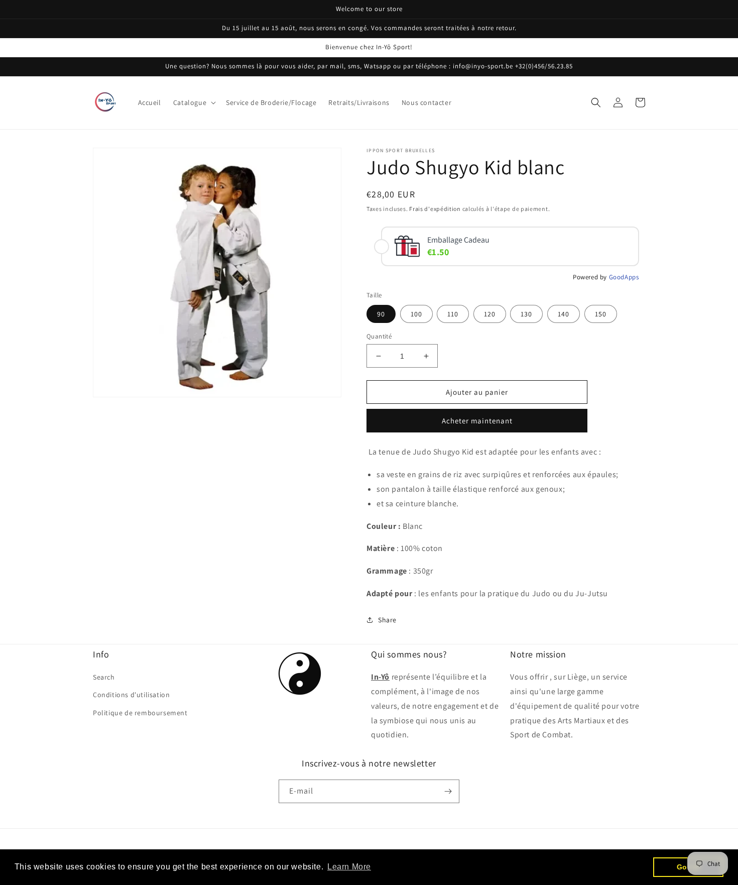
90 (381, 313)
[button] (193, 102)
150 (600, 313)
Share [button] (387, 619)
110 (452, 313)
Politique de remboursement (140, 712)
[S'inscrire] (448, 791)
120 (490, 313)
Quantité (379, 336)
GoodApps (624, 277)
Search (104, 677)
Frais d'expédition (435, 208)
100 (416, 313)
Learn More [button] (349, 866)
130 (526, 313)
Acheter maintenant (477, 420)
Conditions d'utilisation (131, 694)
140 (563, 313)
